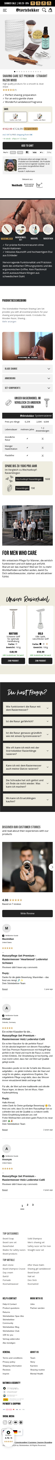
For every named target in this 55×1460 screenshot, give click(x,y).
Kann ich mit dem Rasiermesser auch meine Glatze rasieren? (24, 767)
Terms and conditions (12, 1358)
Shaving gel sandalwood (39, 1268)
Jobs (32, 1304)
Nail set (31, 1276)
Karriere (34, 1366)
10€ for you (8, 1335)
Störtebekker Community (9, 1321)
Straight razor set (36, 1250)
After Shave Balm (36, 1265)
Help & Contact (10, 1304)
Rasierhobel (8, 1246)
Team (32, 1358)
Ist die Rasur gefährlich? (19, 721)
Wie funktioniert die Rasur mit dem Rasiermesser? (23, 708)
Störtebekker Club (11, 1331)
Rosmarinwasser (10, 1284)
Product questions (11, 1308)
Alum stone (8, 1265)
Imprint (6, 1373)
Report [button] (5, 989)
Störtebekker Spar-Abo (13, 1316)
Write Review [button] (27, 913)
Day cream (8, 1272)
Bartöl (6, 1276)
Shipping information (12, 1366)
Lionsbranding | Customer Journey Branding (33, 1442)
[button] (8, 1438)
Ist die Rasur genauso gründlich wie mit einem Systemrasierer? (24, 734)
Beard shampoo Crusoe (14, 1268)
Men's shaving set (36, 1242)
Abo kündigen (9, 1343)
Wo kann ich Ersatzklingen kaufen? (21, 800)
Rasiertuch (48, 238)
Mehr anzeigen (9, 321)
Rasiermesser (7, 238)
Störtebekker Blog (11, 1327)
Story (32, 1362)
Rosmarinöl (33, 1284)
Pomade (7, 1280)
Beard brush (33, 1272)
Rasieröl (34, 238)
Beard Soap (8, 1238)
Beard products (10, 1253)
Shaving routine (37, 1370)
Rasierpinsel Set (20, 238)
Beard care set (10, 1242)
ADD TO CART (27, 145)
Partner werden (37, 1308)
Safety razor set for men (39, 1246)
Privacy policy (9, 1362)
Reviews (6, 1370)
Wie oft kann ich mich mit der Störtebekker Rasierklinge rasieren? (22, 751)
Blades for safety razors (14, 1250)
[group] (27, 900)
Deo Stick (32, 1280)
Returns (6, 1312)
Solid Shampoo (35, 1238)
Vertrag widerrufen (11, 1339)
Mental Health (36, 1373)
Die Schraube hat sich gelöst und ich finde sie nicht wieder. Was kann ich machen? (24, 783)
